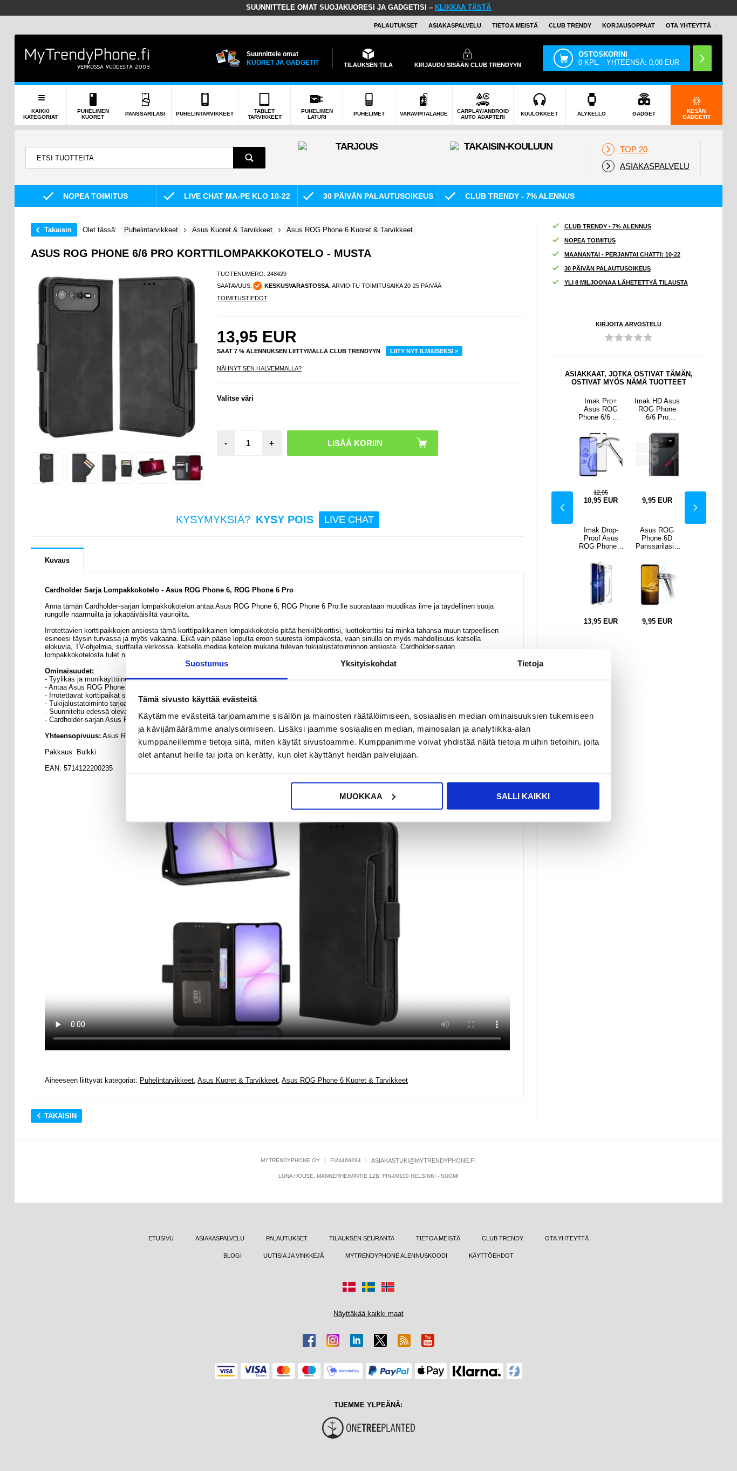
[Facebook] (309, 1340)
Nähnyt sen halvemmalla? (259, 368)
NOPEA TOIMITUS (590, 240)
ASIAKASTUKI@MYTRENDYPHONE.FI (423, 1160)
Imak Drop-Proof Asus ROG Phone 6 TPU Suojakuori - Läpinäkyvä (601, 538)
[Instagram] (332, 1340)
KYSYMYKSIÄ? (275, 519)
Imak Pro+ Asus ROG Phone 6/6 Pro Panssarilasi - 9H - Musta (600, 409)
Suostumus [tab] (207, 663)
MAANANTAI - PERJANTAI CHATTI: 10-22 (622, 254)
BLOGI (232, 1255)
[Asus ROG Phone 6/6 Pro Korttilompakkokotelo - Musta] (47, 468)
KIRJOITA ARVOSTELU (628, 324)
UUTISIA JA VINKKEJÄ (293, 1255)
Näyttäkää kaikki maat (368, 1314)
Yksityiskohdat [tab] (368, 663)
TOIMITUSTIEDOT (242, 298)
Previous (562, 507)
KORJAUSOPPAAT (628, 25)
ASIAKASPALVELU (454, 25)
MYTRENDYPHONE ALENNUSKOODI (396, 1255)
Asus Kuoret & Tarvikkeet (237, 1080)
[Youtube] (427, 1340)
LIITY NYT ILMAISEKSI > (424, 351)
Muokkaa (361, 795)
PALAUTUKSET (396, 25)
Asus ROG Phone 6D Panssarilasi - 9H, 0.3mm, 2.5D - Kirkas (657, 538)
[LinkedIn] (356, 1340)
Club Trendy (570, 25)
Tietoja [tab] (530, 663)
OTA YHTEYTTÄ (688, 25)
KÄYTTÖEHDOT (491, 1255)
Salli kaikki (523, 795)
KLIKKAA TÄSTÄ (463, 7)
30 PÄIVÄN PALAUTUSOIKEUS (607, 268)
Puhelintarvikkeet (167, 1080)
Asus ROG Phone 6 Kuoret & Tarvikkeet (345, 1080)
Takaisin (58, 230)
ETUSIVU (161, 1238)
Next (695, 507)
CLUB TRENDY (502, 1238)
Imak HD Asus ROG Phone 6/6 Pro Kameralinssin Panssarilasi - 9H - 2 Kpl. (657, 409)
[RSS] (404, 1340)
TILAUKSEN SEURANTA (361, 1238)
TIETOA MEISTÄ (515, 25)
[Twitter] (380, 1340)
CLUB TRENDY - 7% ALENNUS (607, 226)
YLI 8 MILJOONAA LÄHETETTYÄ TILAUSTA (626, 282)
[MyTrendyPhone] (87, 58)
